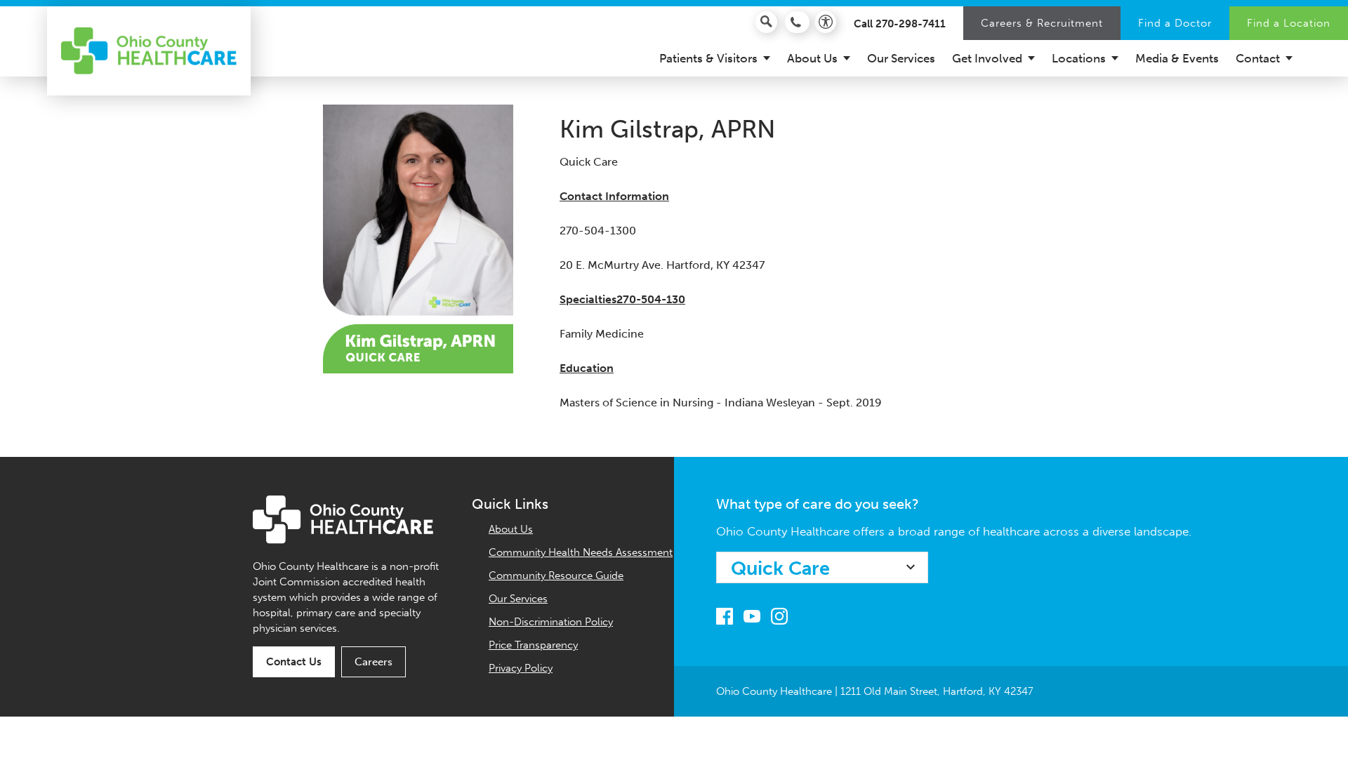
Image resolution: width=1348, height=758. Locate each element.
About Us (511, 529)
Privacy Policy (521, 668)
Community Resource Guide (556, 575)
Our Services (518, 598)
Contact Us (294, 662)
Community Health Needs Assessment (581, 552)
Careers (373, 662)
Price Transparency (533, 645)
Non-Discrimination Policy (551, 622)
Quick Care (780, 568)
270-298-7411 (910, 24)
